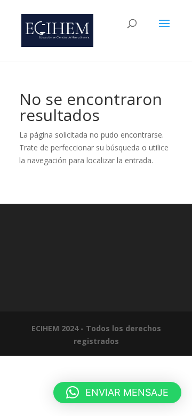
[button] (117, 392)
